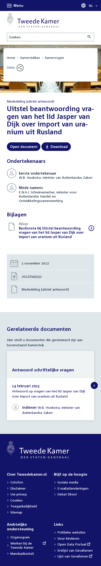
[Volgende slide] (94, 385)
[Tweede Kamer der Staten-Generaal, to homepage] (33, 20)
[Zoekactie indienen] (89, 37)
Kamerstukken (30, 58)
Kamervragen (54, 58)
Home (11, 58)
